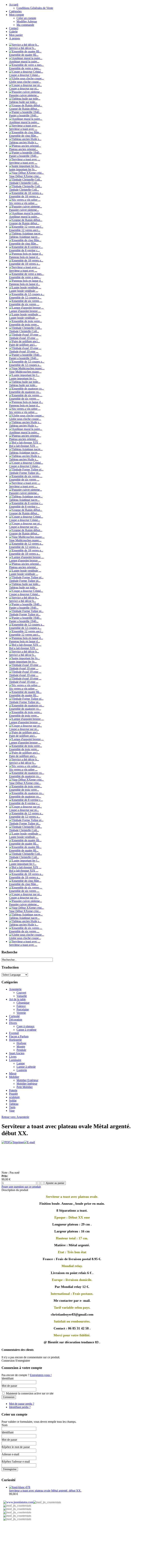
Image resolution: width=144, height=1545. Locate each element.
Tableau (13, 1103)
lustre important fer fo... (23, 169)
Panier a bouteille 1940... (23, 115)
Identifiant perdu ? (20, 1407)
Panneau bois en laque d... (24, 257)
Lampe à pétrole (26, 1066)
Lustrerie (21, 1070)
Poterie (13, 1090)
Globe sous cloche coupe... (25, 81)
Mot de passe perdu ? (21, 1403)
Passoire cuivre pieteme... (24, 95)
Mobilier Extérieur (27, 1080)
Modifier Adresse (26, 21)
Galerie (13, 31)
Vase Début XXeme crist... (25, 176)
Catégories (15, 11)
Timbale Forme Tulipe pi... (24, 472)
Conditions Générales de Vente (34, 8)
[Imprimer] (17, 1142)
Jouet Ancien (16, 1053)
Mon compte (16, 14)
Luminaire (15, 1060)
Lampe (20, 1063)
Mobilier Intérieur (26, 1083)
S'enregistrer (9, 1469)
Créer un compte (26, 18)
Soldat (12, 1100)
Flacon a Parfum (18, 1036)
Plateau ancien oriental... (23, 149)
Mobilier (14, 1076)
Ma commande (25, 24)
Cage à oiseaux (25, 1026)
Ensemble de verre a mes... (25, 68)
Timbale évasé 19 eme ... (23, 338)
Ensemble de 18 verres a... (24, 196)
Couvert (21, 992)
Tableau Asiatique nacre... (24, 236)
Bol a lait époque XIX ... (23, 445)
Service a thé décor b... (22, 48)
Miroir (12, 1073)
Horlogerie (15, 1039)
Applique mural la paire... (24, 61)
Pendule (21, 1049)
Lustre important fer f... (22, 378)
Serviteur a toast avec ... (23, 129)
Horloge (21, 1043)
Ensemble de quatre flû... (23, 54)
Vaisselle (21, 996)
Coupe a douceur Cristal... (24, 75)
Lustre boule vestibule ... (23, 290)
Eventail (14, 1033)
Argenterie (15, 989)
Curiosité (14, 1016)
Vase (12, 1110)
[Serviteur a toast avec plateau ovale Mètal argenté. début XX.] (19, 1487)
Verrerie (21, 1012)
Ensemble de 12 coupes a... (25, 297)
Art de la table (17, 999)
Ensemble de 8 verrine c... (24, 250)
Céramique (22, 1002)
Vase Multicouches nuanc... (25, 371)
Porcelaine (22, 1009)
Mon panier (16, 35)
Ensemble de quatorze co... (25, 392)
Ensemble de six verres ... (24, 304)
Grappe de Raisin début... (24, 108)
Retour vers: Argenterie (15, 1117)
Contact (13, 28)
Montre (20, 1046)
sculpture (14, 1097)
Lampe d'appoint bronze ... (25, 311)
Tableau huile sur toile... (23, 102)
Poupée (13, 1093)
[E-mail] (29, 1142)
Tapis (12, 1107)
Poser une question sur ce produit (21, 1186)
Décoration (15, 1019)
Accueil (13, 4)
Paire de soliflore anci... (23, 344)
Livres (12, 1056)
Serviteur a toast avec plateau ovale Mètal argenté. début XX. (45, 1490)
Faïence (21, 1006)
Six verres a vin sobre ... (23, 203)
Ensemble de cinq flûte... (23, 135)
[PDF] (6, 1142)
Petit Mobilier (24, 1087)
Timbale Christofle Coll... (24, 182)
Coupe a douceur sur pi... (24, 88)
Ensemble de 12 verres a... (24, 547)
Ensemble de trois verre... (24, 324)
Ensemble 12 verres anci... (24, 230)
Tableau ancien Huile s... (23, 142)
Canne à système (26, 1029)
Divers (13, 1023)
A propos (14, 38)
